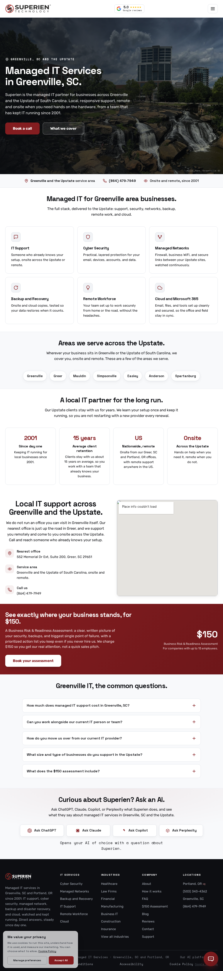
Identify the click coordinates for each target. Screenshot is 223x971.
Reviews (148, 921)
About (146, 884)
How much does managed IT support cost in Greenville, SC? (78, 705)
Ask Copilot (138, 830)
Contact (148, 929)
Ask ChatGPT (45, 830)
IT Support (68, 906)
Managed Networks (74, 891)
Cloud (64, 921)
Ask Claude (91, 830)
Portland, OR (194, 884)
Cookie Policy (181, 964)
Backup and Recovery (76, 899)
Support (148, 937)
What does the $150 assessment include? (63, 771)
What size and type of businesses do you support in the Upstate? (84, 754)
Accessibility (131, 964)
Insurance (108, 929)
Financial (108, 899)
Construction (111, 921)
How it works (151, 891)
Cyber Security (71, 884)
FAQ (145, 899)
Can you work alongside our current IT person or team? (74, 722)
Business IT (109, 914)
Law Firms (109, 891)
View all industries (115, 937)
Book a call (22, 128)
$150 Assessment (155, 906)
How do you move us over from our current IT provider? (74, 738)
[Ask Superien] (211, 959)
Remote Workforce (74, 914)
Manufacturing (112, 906)
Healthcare (109, 884)
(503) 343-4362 (195, 891)
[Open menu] (213, 8)
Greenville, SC (193, 899)
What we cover (63, 128)
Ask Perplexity (184, 830)
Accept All (61, 960)
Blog (145, 914)
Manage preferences (27, 960)
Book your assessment (33, 661)
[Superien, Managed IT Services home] (28, 8)
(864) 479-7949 (29, 593)
